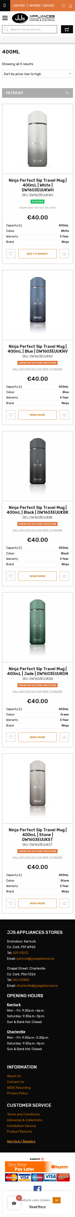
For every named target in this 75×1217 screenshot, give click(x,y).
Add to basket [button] (37, 253)
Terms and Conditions (23, 1114)
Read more (37, 414)
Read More (37, 1207)
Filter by (14, 93)
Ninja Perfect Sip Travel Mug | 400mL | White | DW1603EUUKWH (38, 185)
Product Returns (19, 1131)
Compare (64, 253)
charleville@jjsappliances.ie (37, 986)
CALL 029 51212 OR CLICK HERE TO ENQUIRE (37, 369)
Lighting (19, 5)
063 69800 (21, 980)
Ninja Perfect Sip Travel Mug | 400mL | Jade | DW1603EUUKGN (37, 671)
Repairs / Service (41, 5)
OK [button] (56, 1200)
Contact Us (15, 1082)
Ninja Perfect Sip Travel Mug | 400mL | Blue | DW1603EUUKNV (38, 349)
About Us (14, 1076)
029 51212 (20, 953)
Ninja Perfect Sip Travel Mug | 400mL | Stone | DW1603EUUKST (38, 834)
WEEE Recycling (19, 1088)
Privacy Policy (17, 1093)
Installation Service (21, 1126)
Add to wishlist (10, 253)
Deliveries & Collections (24, 1120)
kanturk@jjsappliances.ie (35, 959)
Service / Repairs (21, 1141)
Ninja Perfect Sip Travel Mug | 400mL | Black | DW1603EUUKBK (37, 510)
